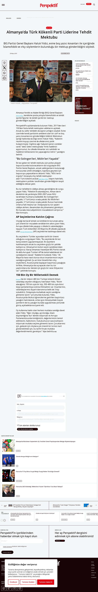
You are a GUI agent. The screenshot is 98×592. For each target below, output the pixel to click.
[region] (31, 573)
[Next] (4, 520)
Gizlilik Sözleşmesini (7, 546)
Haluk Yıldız (19, 115)
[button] (3, 5)
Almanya (63, 53)
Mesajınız (19, 417)
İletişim (92, 570)
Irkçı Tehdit (49, 28)
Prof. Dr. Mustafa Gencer (80, 112)
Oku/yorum (78, 98)
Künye (92, 561)
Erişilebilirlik (93, 577)
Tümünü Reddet (28, 582)
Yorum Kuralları (93, 565)
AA (20, 103)
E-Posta (19, 410)
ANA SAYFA (8, 18)
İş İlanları (93, 575)
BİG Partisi (67, 53)
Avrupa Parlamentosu (26, 232)
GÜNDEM (19, 18)
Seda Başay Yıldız (43, 179)
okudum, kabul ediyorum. (15, 546)
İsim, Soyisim (20, 404)
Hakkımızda (93, 572)
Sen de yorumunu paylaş (25, 429)
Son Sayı (82, 4)
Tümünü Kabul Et (45, 582)
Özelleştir (13, 582)
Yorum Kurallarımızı (44, 396)
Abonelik (88, 3)
